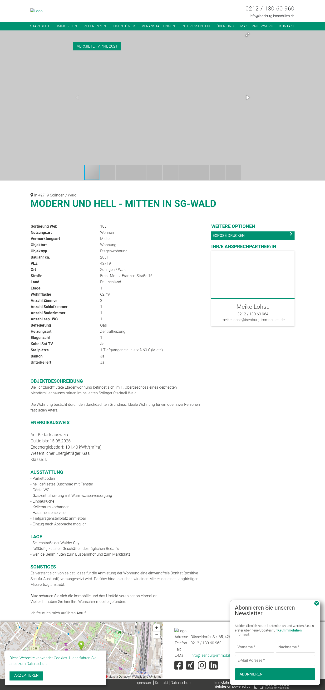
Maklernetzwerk (256, 26)
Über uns (225, 26)
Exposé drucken (229, 235)
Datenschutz (181, 682)
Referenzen (95, 26)
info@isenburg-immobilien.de (272, 16)
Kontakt (287, 26)
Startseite (40, 26)
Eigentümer (124, 26)
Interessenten (196, 26)
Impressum (142, 682)
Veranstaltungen (158, 26)
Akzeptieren (26, 675)
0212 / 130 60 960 (270, 8)
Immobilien (67, 26)
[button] (247, 35)
